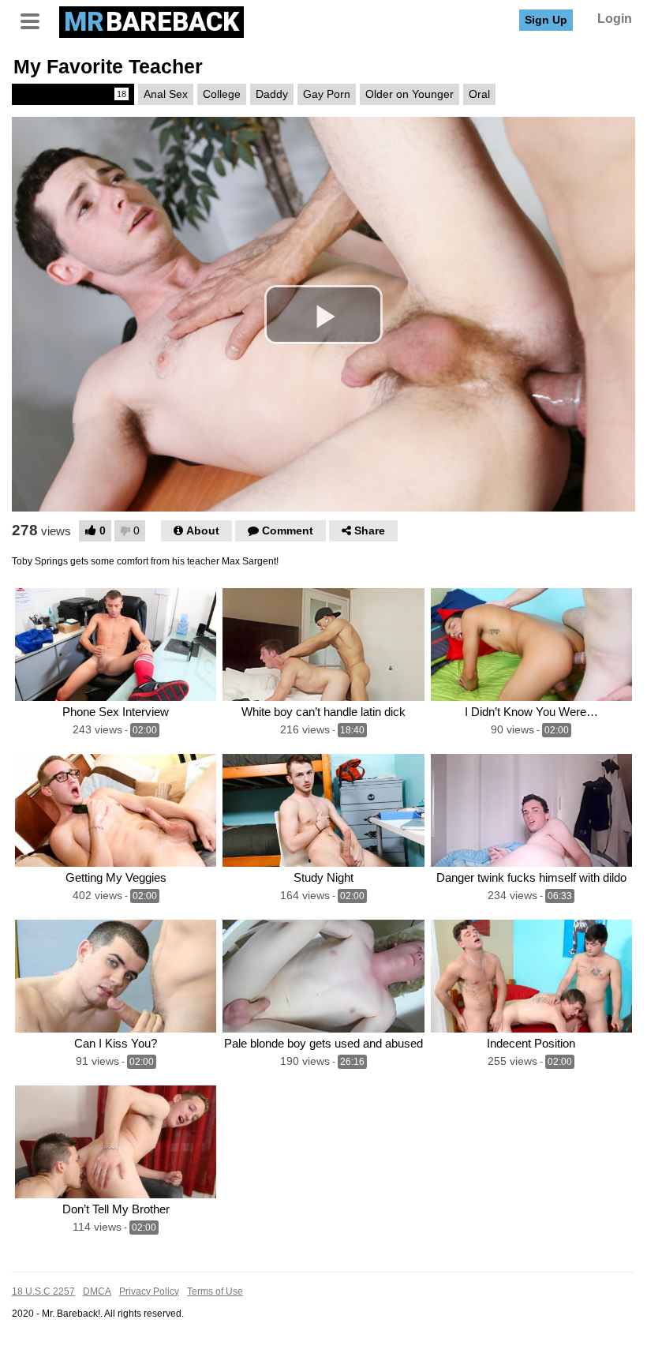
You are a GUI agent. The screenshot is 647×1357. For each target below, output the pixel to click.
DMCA (97, 1291)
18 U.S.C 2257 (43, 1291)
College (222, 94)
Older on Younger (409, 94)
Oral (479, 94)
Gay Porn (326, 94)
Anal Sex (166, 94)
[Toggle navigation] (35, 20)
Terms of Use (215, 1291)
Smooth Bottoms (71, 94)
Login (614, 18)
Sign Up (546, 19)
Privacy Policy (149, 1291)
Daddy (272, 94)
